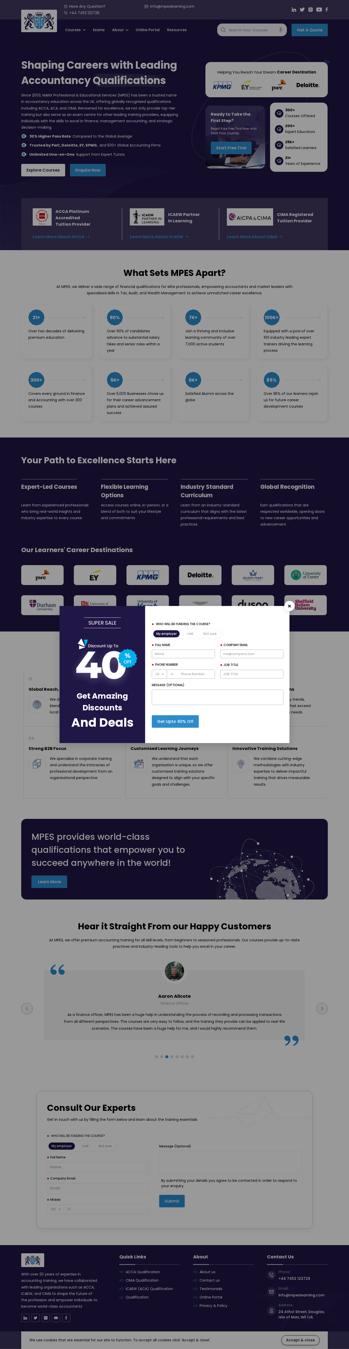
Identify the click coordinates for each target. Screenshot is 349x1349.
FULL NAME (162, 645)
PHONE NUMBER (166, 664)
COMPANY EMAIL (236, 645)
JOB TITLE (231, 665)
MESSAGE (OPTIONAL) (168, 685)
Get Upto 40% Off (175, 721)
